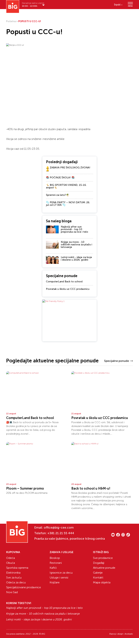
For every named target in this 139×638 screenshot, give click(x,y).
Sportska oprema (17, 567)
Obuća (10, 563)
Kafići (53, 567)
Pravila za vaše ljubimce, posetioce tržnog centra (69, 538)
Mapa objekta (101, 582)
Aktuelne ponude (104, 567)
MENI (130, 6)
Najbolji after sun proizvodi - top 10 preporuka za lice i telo (74, 229)
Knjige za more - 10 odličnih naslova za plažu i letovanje (76, 244)
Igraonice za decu (61, 572)
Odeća (10, 558)
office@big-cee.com (59, 527)
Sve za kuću (14, 577)
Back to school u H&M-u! (90, 488)
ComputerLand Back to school (64, 281)
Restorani (56, 563)
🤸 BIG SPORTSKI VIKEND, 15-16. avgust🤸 (66, 186)
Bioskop (55, 558)
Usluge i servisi (59, 577)
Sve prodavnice (103, 558)
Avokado (129, 634)
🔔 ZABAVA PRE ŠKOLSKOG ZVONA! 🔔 (68, 169)
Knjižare (55, 582)
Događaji (98, 563)
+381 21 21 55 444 (60, 533)
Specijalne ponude (116, 361)
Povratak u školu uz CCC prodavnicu (67, 289)
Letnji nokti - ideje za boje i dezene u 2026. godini (76, 258)
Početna (11, 21)
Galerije (98, 572)
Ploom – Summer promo (25, 488)
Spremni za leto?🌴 (57, 195)
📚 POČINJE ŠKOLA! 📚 (60, 177)
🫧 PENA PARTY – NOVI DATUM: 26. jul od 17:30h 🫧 (68, 203)
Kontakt (98, 577)
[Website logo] (12, 6)
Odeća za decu (16, 582)
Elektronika (13, 572)
